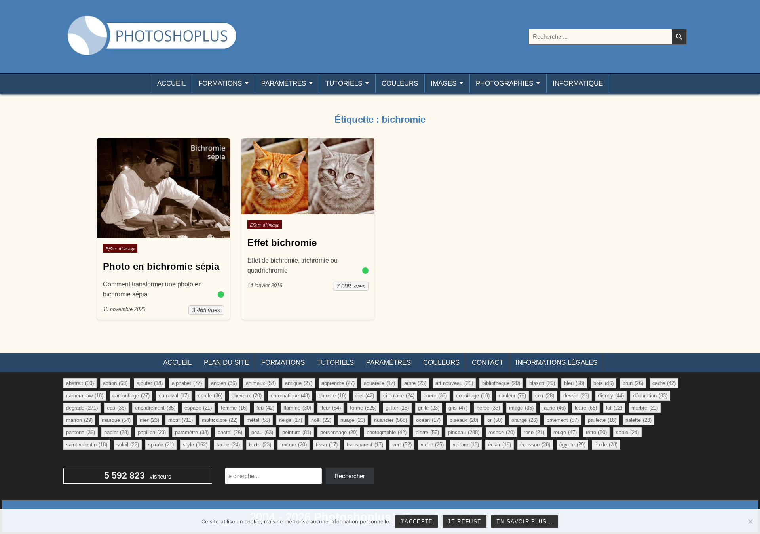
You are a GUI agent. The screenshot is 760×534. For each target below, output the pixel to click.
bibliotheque (501, 383)
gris (457, 408)
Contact (487, 362)
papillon (152, 432)
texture (293, 445)
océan (428, 420)
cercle (210, 396)
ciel (364, 396)
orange (524, 420)
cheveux (247, 396)
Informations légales (556, 362)
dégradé (82, 408)
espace (198, 408)
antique (298, 383)
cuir (544, 396)
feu (265, 408)
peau (262, 432)
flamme (297, 408)
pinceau (463, 432)
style (195, 445)
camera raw (84, 396)
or (494, 420)
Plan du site (226, 362)
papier (116, 432)
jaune (554, 408)
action (115, 383)
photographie (387, 432)
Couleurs (400, 83)
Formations (220, 83)
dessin (576, 396)
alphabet (187, 383)
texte (260, 445)
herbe (488, 408)
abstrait (80, 383)
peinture (296, 432)
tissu (327, 445)
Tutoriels (343, 83)
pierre (427, 432)
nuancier (390, 420)
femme (234, 408)
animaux (261, 383)
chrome (332, 396)
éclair (499, 445)
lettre (586, 408)
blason (542, 383)
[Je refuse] (750, 521)
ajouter (150, 383)
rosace (501, 432)
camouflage (131, 396)
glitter (397, 408)
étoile (606, 445)
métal (258, 420)
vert (402, 445)
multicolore (220, 420)
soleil (127, 445)
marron (79, 420)
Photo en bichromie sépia (161, 266)
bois (603, 383)
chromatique (290, 396)
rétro (596, 432)
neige (290, 420)
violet (432, 445)
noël (321, 420)
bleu (574, 383)
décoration (650, 396)
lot (614, 408)
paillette (602, 420)
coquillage (473, 396)
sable (627, 432)
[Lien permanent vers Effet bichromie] (307, 176)
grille (428, 408)
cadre (664, 383)
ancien (224, 383)
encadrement (155, 408)
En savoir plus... (524, 521)
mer (149, 420)
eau (116, 408)
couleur (512, 396)
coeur (435, 396)
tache (228, 445)
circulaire (398, 396)
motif (180, 420)
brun (633, 383)
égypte (572, 445)
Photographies (504, 83)
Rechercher (349, 476)
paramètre (192, 432)
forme (363, 408)
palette (638, 420)
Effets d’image (120, 248)
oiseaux (464, 420)
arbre (415, 383)
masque (116, 420)
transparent (365, 445)
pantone (80, 432)
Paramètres (283, 83)
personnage (338, 432)
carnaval (174, 396)
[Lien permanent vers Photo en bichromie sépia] (163, 188)
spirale (161, 445)
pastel (230, 432)
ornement (563, 420)
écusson (535, 445)
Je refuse (464, 521)
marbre (644, 408)
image (521, 408)
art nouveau (454, 383)
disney (611, 396)
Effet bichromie (282, 242)
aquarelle (379, 383)
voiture (466, 445)
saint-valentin (86, 445)
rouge (565, 432)
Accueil (171, 83)
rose (534, 432)
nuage (352, 420)
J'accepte (416, 521)
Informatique (578, 83)
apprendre (338, 383)
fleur (330, 408)
